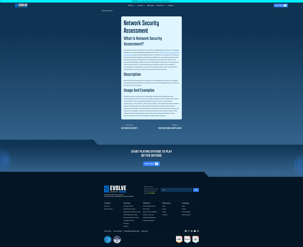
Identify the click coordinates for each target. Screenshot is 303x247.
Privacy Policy (107, 231)
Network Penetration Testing (131, 217)
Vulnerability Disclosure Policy (132, 231)
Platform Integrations (148, 220)
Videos (164, 211)
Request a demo (108, 209)
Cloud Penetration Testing (130, 214)
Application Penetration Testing (132, 211)
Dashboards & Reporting (149, 217)
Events (164, 209)
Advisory (126, 226)
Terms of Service (117, 231)
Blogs (163, 206)
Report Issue (144, 231)
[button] (131, 5)
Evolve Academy (186, 211)
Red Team (126, 223)
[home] (21, 5)
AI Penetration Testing (129, 209)
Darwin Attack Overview (149, 206)
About (183, 206)
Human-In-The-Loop (148, 214)
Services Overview (128, 206)
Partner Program (186, 214)
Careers (184, 209)
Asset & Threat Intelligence (150, 211)
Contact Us (107, 206)
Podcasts (164, 214)
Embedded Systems (129, 220)
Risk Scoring (146, 209)
